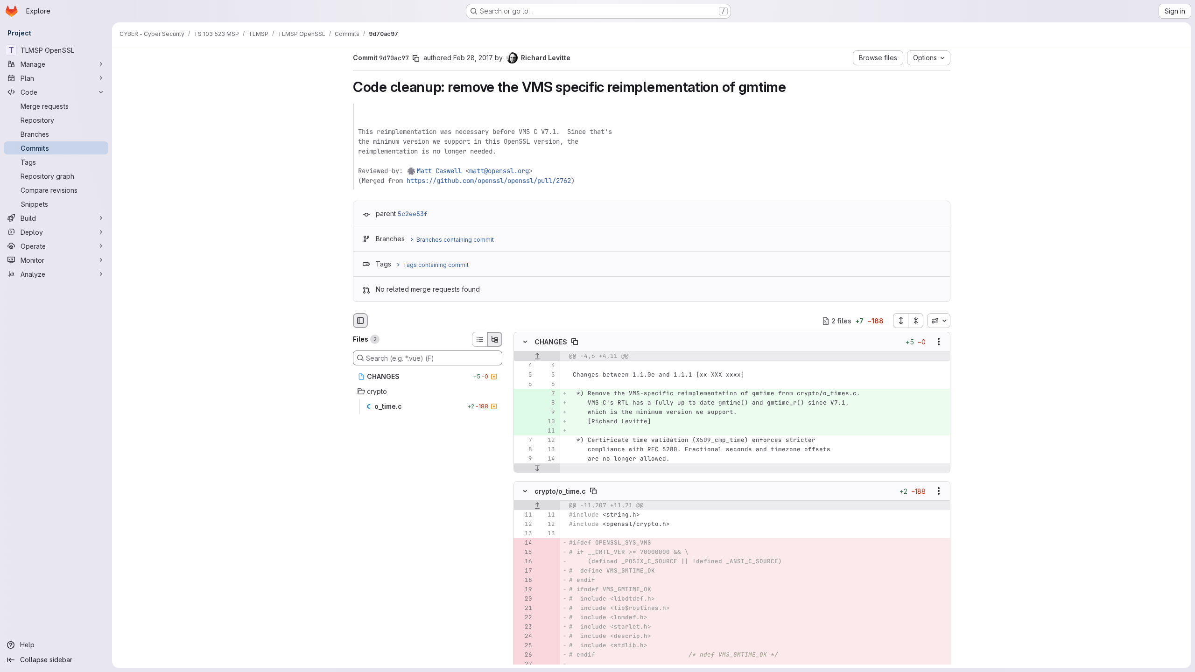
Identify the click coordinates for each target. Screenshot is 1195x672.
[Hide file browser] (360, 320)
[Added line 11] (547, 431)
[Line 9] (524, 459)
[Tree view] (494, 339)
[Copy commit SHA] (416, 58)
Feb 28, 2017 (473, 58)
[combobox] (938, 320)
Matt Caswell (439, 171)
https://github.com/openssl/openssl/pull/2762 (489, 180)
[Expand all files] (900, 320)
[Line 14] (547, 459)
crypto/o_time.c (560, 491)
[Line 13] (547, 450)
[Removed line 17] (524, 570)
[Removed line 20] (524, 598)
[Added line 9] (547, 412)
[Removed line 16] (524, 561)
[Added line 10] (547, 422)
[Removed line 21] (524, 608)
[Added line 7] (547, 394)
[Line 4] (524, 366)
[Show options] (938, 342)
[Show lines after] (537, 468)
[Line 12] (547, 440)
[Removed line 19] (524, 589)
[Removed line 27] (524, 664)
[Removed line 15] (524, 552)
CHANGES (550, 342)
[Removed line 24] (524, 636)
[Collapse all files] (915, 320)
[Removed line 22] (524, 617)
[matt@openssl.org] (412, 171)
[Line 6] (524, 384)
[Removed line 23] (524, 626)
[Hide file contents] (525, 342)
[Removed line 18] (524, 580)
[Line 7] (524, 440)
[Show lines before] (537, 356)
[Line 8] (524, 450)
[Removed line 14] (524, 542)
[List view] (479, 339)
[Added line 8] (547, 403)
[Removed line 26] (524, 654)
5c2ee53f (413, 214)
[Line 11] (524, 514)
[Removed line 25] (524, 645)
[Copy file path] (574, 342)
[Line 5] (524, 375)
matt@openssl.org (499, 171)
